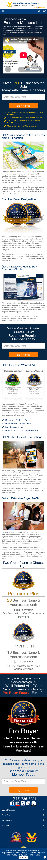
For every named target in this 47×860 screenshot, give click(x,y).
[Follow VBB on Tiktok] (33, 803)
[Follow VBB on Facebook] (12, 803)
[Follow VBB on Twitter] (23, 803)
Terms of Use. (33, 855)
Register (42, 7)
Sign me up (23, 105)
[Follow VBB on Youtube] (17, 803)
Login (35, 7)
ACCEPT (23, 857)
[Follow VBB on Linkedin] (28, 803)
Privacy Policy (17, 855)
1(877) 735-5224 (23, 799)
